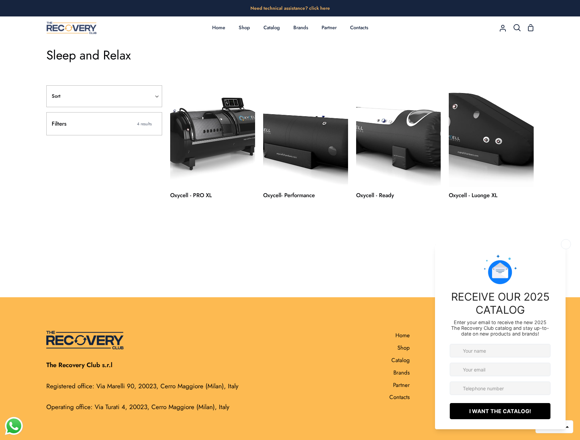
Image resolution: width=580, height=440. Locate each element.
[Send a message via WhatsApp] (14, 426)
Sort (56, 96)
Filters (102, 124)
